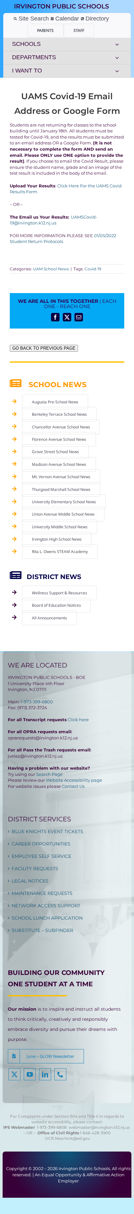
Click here (78, 719)
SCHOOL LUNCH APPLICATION (47, 918)
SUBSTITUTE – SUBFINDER (42, 930)
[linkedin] (45, 1074)
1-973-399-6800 (36, 701)
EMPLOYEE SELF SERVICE (41, 856)
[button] (46, 1056)
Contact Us (73, 786)
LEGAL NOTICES (30, 881)
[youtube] (30, 1074)
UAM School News (51, 268)
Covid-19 (93, 268)
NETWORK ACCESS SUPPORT (46, 906)
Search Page (49, 774)
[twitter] (14, 1074)
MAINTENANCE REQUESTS (42, 893)
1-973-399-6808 (52, 1127)
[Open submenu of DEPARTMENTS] (117, 57)
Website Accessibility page (74, 780)
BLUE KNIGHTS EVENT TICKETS (47, 831)
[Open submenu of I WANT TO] (117, 70)
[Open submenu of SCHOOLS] (117, 44)
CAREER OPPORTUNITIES (41, 844)
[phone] (60, 1074)
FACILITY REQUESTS (35, 868)
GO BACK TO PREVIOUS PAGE (43, 348)
